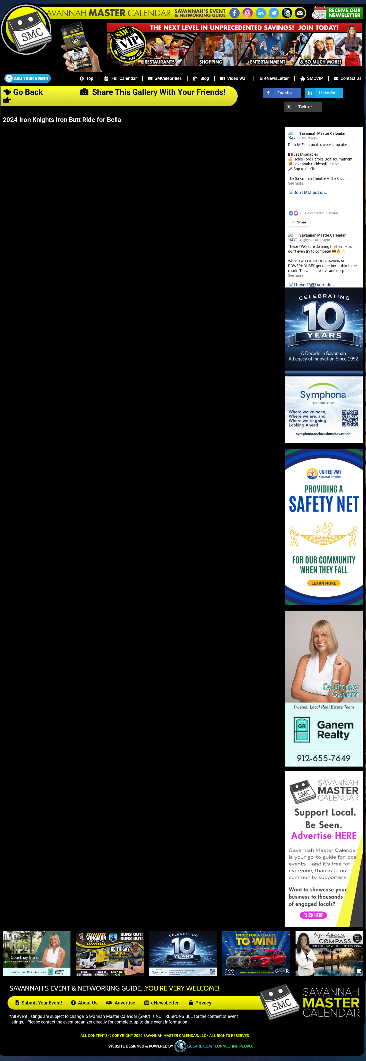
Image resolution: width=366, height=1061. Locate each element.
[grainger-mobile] (256, 974)
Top (88, 78)
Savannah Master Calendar (322, 133)
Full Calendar (122, 78)
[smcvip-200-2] (78, 70)
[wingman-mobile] (110, 974)
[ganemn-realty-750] (36, 974)
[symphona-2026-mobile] (183, 974)
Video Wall (236, 78)
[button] (287, 17)
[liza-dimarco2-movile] (329, 974)
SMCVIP (314, 78)
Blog (203, 78)
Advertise (124, 1003)
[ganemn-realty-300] (324, 765)
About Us (87, 1003)
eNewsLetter (276, 78)
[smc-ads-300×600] (324, 925)
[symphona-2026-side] (324, 441)
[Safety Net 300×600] (324, 603)
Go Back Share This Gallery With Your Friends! (120, 92)
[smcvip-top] (234, 64)
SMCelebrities (167, 78)
